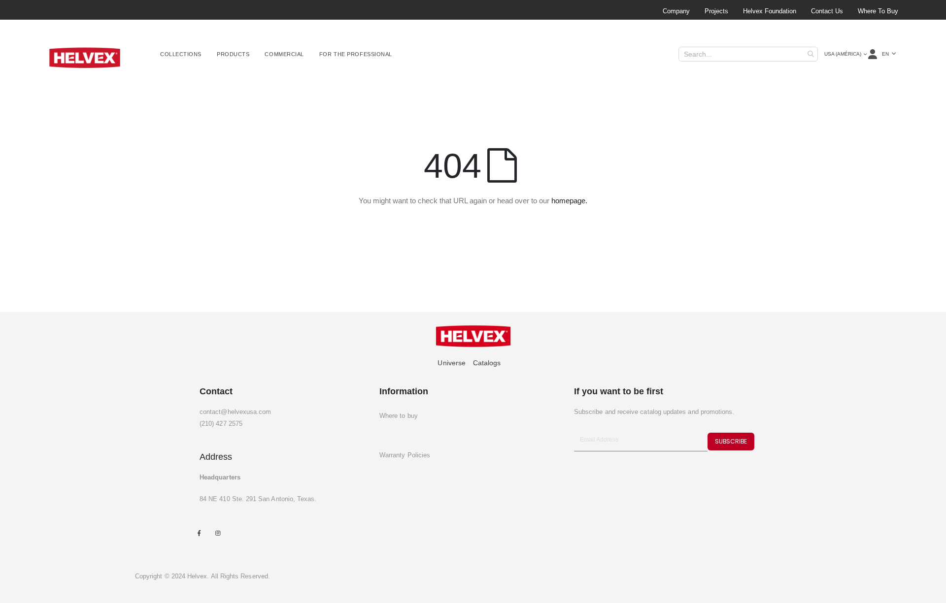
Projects (716, 11)
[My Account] (873, 54)
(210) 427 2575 (221, 423)
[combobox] (748, 54)
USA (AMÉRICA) (842, 54)
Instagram (217, 533)
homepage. (569, 200)
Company (676, 11)
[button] (888, 54)
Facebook (198, 533)
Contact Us (827, 11)
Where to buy (878, 11)
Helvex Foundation (769, 11)
